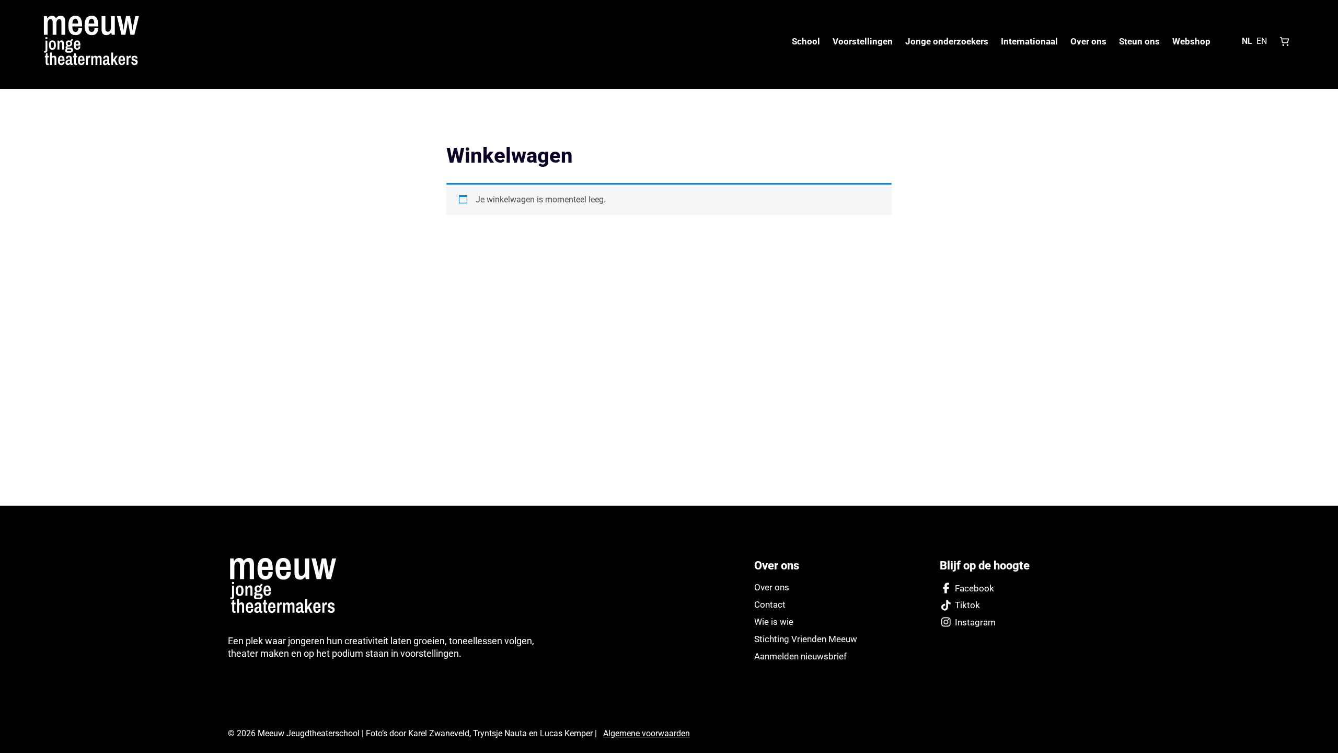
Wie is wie (773, 622)
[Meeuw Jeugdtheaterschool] (289, 586)
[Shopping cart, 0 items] (1284, 41)
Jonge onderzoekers (946, 41)
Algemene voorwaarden (646, 733)
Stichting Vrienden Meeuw (805, 639)
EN (1261, 41)
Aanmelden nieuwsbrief (800, 656)
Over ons (1088, 41)
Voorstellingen (863, 41)
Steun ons (1139, 41)
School (806, 41)
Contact (770, 604)
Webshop (1191, 41)
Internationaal (1029, 41)
